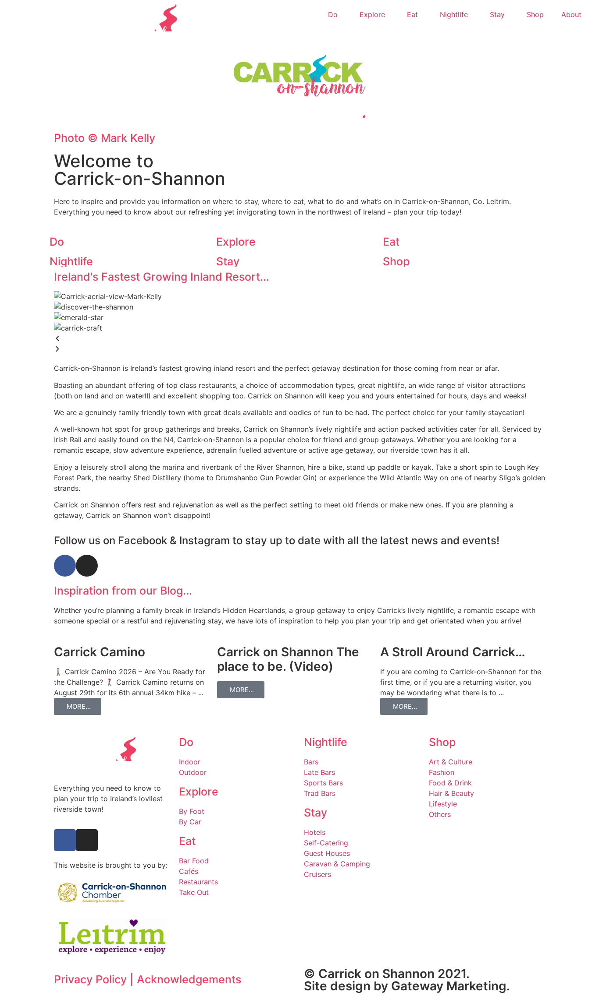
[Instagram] (87, 840)
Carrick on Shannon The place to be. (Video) (288, 659)
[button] (299, 338)
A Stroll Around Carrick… (452, 651)
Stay (497, 14)
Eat (412, 14)
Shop (535, 14)
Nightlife (454, 14)
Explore (372, 14)
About (571, 14)
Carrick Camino (99, 651)
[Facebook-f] (65, 840)
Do (333, 14)
